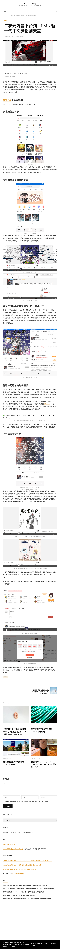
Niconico (47, 404)
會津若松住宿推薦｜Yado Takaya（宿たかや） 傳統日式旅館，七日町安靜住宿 (23, 892)
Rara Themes (25, 944)
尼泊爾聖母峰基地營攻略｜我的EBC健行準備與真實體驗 (19, 869)
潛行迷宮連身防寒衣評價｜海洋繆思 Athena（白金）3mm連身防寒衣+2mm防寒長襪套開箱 (27, 898)
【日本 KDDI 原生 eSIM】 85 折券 (13, 849)
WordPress (13, 946)
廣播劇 (5, 677)
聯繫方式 (34, 945)
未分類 (5, 21)
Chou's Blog (30, 3)
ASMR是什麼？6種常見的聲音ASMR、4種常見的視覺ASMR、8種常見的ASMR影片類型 (15, 731)
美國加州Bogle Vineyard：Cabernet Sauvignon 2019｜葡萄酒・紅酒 (43, 764)
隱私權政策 (53, 943)
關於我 (46, 943)
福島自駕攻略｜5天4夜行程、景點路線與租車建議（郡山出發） (19, 895)
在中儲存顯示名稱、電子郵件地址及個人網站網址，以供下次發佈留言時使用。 (27, 802)
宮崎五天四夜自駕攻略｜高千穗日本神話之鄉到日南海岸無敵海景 (22, 865)
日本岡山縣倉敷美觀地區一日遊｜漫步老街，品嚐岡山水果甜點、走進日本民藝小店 (27, 861)
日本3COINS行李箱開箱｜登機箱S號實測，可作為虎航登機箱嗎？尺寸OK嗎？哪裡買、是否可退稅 (28, 888)
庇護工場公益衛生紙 (9, 845)
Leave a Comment (19, 36)
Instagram (39, 943)
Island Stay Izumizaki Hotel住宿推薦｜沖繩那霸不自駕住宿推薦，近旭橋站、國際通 (25, 885)
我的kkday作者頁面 (18, 874)
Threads (32, 943)
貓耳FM (7, 100)
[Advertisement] (30, 919)
